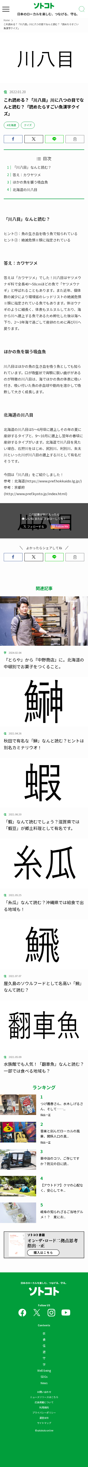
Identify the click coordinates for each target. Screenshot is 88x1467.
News (44, 1383)
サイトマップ (44, 1423)
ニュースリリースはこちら (44, 1397)
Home (7, 20)
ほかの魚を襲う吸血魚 (30, 182)
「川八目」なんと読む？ (32, 167)
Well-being (44, 1370)
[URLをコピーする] (74, 139)
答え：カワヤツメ (27, 174)
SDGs (44, 1377)
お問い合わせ (44, 1392)
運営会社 (44, 1417)
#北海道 (11, 125)
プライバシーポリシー (44, 1412)
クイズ (28, 125)
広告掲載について (44, 1402)
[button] (13, 139)
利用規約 (44, 1407)
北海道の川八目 (25, 189)
